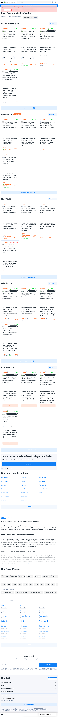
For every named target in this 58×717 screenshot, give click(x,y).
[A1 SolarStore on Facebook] (2, 678)
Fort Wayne (5, 496)
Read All (28, 564)
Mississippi (23, 631)
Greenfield (23, 478)
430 (48, 584)
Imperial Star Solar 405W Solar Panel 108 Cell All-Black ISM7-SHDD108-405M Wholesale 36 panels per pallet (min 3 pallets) (47, 311)
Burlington (4, 481)
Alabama (4, 606)
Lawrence (23, 500)
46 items (51, 367)
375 (15, 584)
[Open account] (53, 2)
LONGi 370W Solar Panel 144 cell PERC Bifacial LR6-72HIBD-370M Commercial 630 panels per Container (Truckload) (9, 434)
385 (20, 584)
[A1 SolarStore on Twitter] (4, 678)
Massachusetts (25, 616)
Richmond (42, 485)
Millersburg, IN (30, 17)
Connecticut (5, 631)
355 (3, 584)
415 (42, 584)
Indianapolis (24, 493)
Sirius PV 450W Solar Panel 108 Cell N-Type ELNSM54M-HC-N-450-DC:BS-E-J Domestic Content (9, 51)
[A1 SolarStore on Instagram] (7, 678)
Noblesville (43, 478)
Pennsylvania (43, 616)
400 (26, 584)
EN (24, 704)
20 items (51, 199)
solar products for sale (42, 526)
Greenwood (24, 481)
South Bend (43, 489)
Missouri (23, 636)
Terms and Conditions (44, 669)
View (10, 406)
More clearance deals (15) (28, 192)
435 (53, 584)
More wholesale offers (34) (27, 361)
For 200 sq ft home (7, 592)
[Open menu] (2, 2)
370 (9, 584)
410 (37, 584)
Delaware (4, 636)
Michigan (23, 621)
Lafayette (23, 496)
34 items (51, 283)
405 (31, 584)
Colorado (4, 626)
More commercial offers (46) (28, 450)
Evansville (4, 493)
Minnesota (23, 626)
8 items (52, 23)
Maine (22, 606)
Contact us (34, 710)
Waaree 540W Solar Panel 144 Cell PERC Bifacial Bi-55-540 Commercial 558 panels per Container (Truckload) (9, 395)
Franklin (3, 500)
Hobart (22, 489)
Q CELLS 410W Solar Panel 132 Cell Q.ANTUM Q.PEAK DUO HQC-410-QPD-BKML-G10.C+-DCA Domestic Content (28, 51)
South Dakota (43, 631)
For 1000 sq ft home (50, 592)
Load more (29, 506)
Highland (23, 485)
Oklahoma (42, 606)
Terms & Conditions (38, 708)
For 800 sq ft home (36, 592)
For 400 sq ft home (22, 592)
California (4, 621)
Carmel (3, 485)
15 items (51, 114)
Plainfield (42, 481)
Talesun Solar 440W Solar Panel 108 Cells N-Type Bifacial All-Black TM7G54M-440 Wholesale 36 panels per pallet (9, 347)
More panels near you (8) (28, 108)
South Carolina (44, 626)
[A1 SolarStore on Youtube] (9, 678)
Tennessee (42, 636)
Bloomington (5, 478)
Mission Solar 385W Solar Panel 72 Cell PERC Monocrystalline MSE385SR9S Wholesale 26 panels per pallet (47, 51)
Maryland (23, 611)
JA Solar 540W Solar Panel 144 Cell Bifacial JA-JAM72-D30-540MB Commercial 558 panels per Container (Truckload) (28, 395)
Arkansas (4, 616)
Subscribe (48, 664)
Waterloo (42, 493)
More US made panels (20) (28, 277)
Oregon (41, 611)
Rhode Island (43, 621)
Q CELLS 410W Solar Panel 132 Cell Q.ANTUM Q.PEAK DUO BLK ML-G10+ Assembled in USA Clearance (28, 226)
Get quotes (29, 464)
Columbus (4, 489)
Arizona (3, 611)
